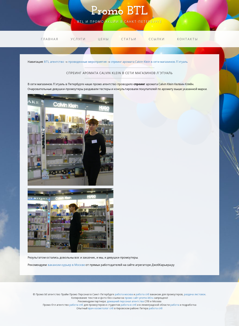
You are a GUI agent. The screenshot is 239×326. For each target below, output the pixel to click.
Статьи (128, 39)
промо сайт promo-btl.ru (139, 297)
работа (174, 304)
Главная (49, 39)
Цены (103, 39)
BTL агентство (54, 62)
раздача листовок (195, 294)
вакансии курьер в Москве (66, 265)
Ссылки (157, 39)
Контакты (187, 39)
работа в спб (128, 304)
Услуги (78, 39)
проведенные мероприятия (87, 62)
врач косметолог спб (101, 308)
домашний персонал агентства (125, 301)
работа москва (124, 294)
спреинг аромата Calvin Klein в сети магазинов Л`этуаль (149, 62)
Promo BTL (119, 11)
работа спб (142, 294)
